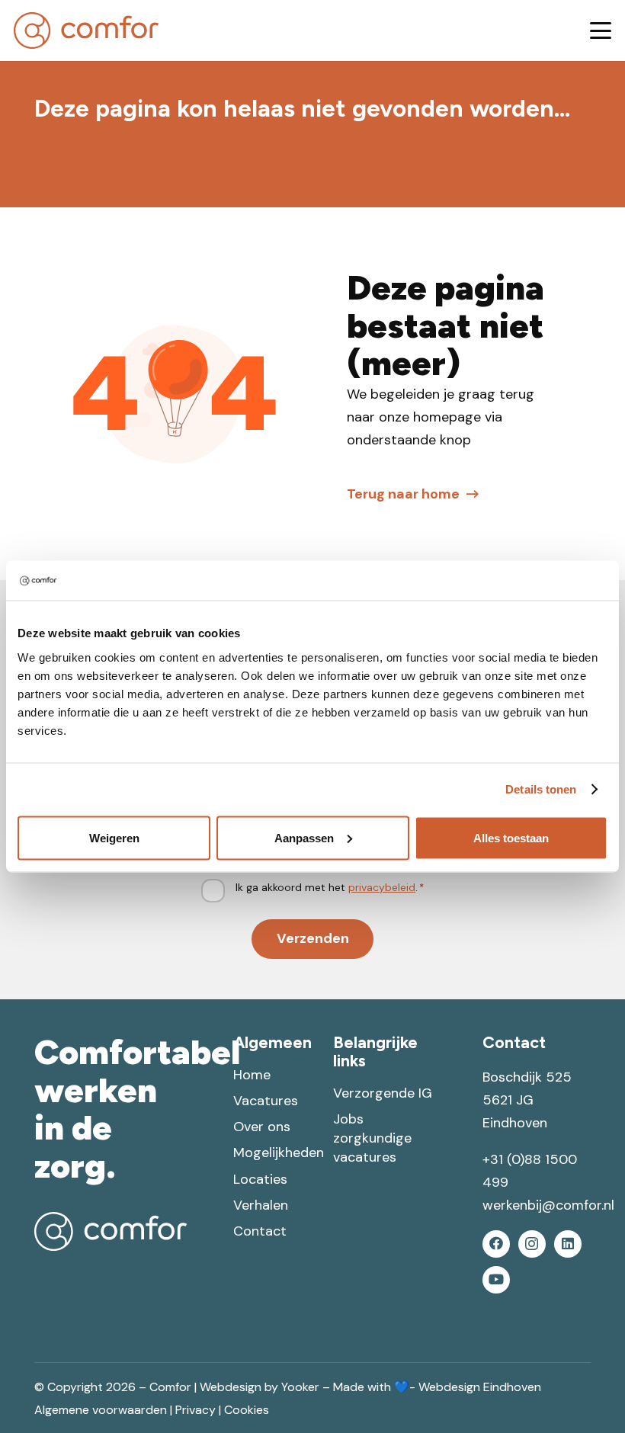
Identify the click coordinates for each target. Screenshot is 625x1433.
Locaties (260, 1179)
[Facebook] (496, 1244)
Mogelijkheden (278, 1152)
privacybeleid (381, 887)
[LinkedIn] (568, 1244)
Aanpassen (304, 837)
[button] (601, 30)
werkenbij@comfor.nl (548, 1205)
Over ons (261, 1126)
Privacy (195, 1410)
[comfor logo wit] (110, 1231)
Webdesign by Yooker (259, 1387)
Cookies (246, 1410)
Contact (260, 1231)
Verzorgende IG (382, 1093)
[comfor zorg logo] (86, 30)
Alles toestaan (511, 837)
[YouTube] (496, 1280)
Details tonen (540, 789)
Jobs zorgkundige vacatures (372, 1138)
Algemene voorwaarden (100, 1410)
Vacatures (265, 1101)
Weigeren (114, 837)
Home (252, 1075)
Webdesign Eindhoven (479, 1387)
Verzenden (313, 938)
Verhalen (260, 1205)
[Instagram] (532, 1244)
